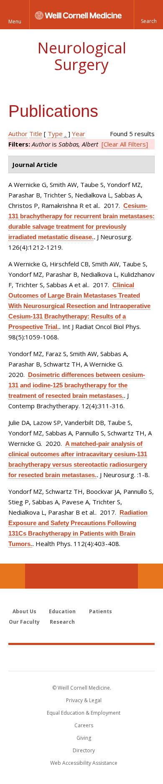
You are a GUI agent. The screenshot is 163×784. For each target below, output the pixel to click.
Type (55, 133)
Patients (100, 611)
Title (35, 133)
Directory (84, 750)
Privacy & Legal (84, 700)
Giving (83, 737)
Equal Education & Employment (83, 712)
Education (62, 611)
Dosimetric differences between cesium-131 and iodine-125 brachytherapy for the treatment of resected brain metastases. (76, 385)
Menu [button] (14, 21)
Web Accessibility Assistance (83, 762)
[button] (148, 14)
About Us (24, 611)
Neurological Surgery (81, 56)
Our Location (12, 576)
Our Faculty (24, 621)
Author (18, 133)
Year (78, 133)
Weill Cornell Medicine (81, 657)
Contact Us (150, 576)
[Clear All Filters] (125, 144)
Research (62, 621)
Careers (83, 725)
